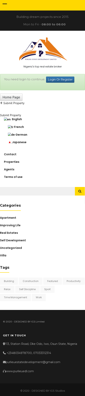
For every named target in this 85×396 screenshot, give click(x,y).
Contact (10, 154)
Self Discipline (27, 289)
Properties (11, 162)
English (16, 119)
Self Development (13, 240)
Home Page (11, 97)
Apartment (8, 218)
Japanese (18, 142)
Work (39, 297)
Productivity (74, 281)
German (21, 135)
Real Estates (9, 233)
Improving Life (10, 225)
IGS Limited (37, 321)
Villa (3, 255)
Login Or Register (60, 79)
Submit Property (14, 103)
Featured (52, 281)
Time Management (15, 297)
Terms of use (13, 177)
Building (9, 281)
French (18, 127)
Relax (7, 289)
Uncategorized (11, 248)
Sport (47, 289)
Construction (31, 281)
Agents (9, 169)
